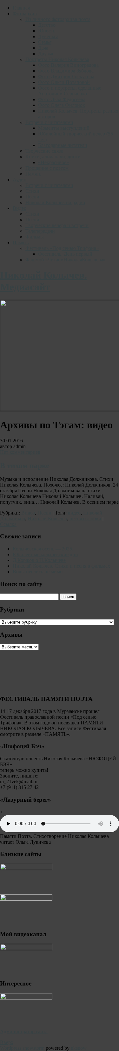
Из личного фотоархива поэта (57, 19)
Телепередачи (40, 231)
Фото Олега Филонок (61, 105)
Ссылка (8, 524)
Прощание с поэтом (47, 168)
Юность (46, 30)
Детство (47, 25)
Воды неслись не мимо (38, 571)
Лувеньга (48, 36)
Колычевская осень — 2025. (43, 548)
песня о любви (85, 518)
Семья (44, 42)
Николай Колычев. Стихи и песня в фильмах (61, 566)
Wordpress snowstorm (22, 1048)
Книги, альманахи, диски (53, 156)
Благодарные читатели (62, 145)
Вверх (6, 1042)
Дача (43, 48)
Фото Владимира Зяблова (66, 70)
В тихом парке (25, 465)
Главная (21, 7)
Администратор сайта (24, 1031)
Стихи (32, 191)
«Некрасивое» (53, 162)
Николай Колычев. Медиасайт (43, 281)
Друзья (45, 53)
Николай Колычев (47, 518)
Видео (19, 208)
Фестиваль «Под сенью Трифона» (62, 248)
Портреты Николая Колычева (57, 59)
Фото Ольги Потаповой (64, 82)
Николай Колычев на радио (55, 202)
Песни (32, 196)
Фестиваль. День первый (65, 254)
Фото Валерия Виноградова (68, 65)
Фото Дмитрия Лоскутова (66, 76)
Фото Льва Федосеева (61, 99)
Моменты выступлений (63, 128)
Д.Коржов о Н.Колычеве (39, 560)
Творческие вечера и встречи (57, 225)
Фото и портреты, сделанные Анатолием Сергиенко (69, 90)
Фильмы (34, 236)
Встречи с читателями (49, 122)
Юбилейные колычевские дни (45, 554)
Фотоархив (25, 13)
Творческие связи (44, 151)
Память (33, 173)
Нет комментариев (20, 452)
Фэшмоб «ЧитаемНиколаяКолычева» (65, 259)
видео (74, 512)
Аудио (19, 179)
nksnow (79, 1048)
